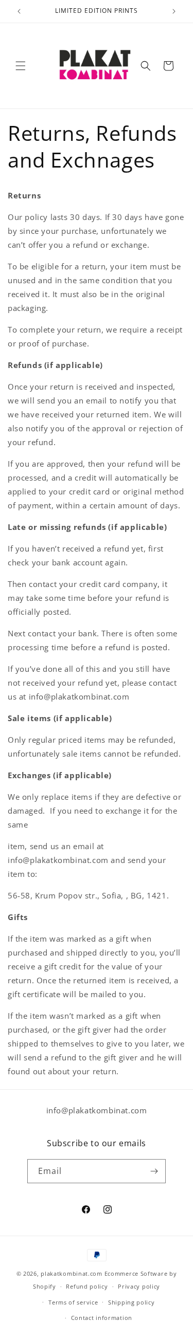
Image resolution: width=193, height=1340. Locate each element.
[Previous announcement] (19, 11)
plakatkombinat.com (71, 1273)
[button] (20, 65)
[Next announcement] (174, 11)
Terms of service (73, 1302)
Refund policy (87, 1286)
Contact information (101, 1317)
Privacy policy (139, 1286)
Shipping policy (131, 1302)
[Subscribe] (154, 1171)
